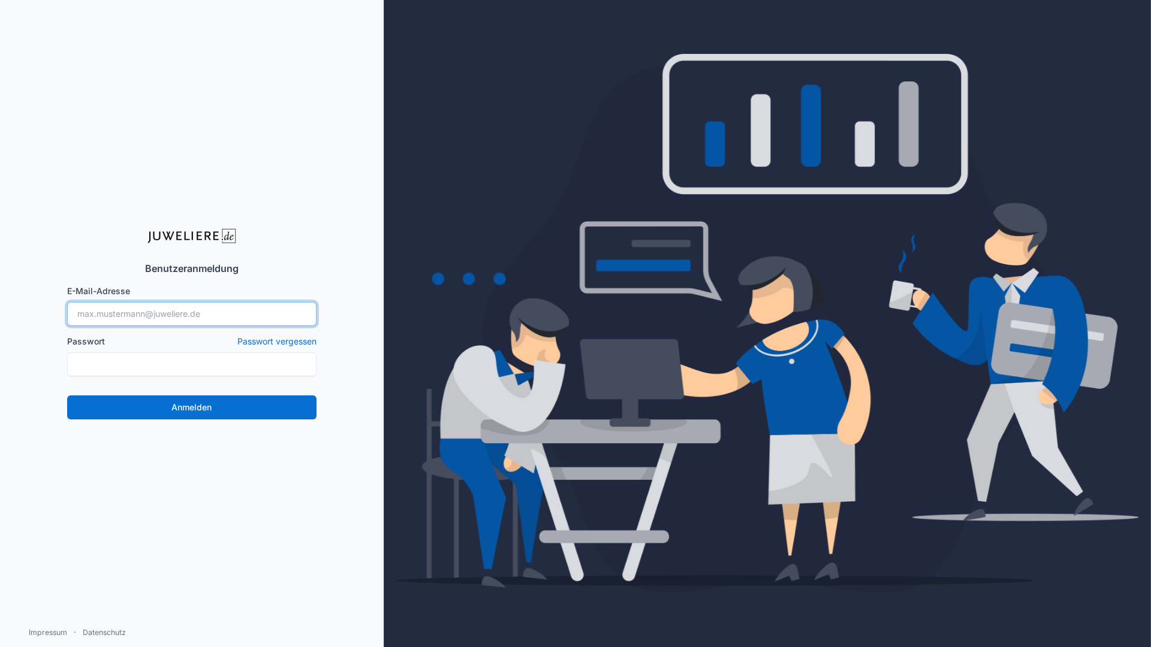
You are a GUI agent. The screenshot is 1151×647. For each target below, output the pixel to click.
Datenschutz (104, 632)
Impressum (48, 632)
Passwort (192, 341)
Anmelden (191, 407)
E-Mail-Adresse (98, 291)
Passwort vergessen (277, 341)
